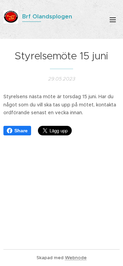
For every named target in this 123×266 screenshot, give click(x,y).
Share (21, 130)
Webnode (76, 258)
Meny (113, 19)
